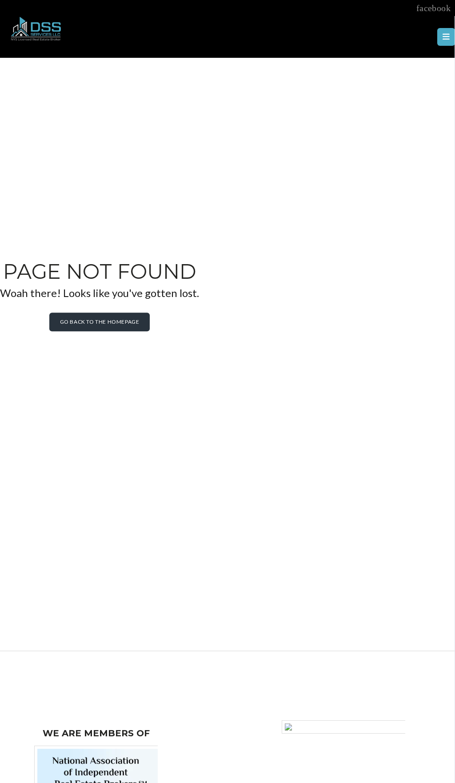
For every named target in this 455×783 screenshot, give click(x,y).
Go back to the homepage (100, 321)
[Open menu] (446, 37)
